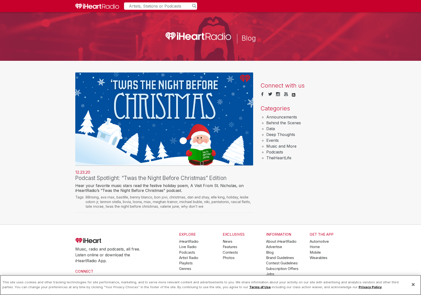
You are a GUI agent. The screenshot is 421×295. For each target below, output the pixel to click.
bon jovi (160, 197)
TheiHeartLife (278, 157)
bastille (122, 197)
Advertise (274, 247)
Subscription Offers (282, 269)
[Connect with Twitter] (270, 94)
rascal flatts (240, 202)
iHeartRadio (102, 240)
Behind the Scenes (283, 122)
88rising (92, 197)
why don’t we (192, 206)
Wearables (318, 258)
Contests (230, 252)
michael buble (190, 202)
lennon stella (110, 202)
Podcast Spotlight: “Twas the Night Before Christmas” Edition (151, 178)
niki (207, 202)
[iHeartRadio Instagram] (278, 94)
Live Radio (188, 247)
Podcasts (274, 152)
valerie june (169, 206)
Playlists (186, 263)
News (227, 241)
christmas (177, 197)
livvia (127, 202)
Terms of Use (260, 287)
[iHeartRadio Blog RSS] (293, 94)
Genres (185, 269)
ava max (108, 197)
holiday (232, 197)
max (147, 202)
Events (272, 140)
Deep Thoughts (280, 134)
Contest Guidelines (282, 263)
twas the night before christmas (131, 206)
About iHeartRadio (281, 241)
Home (315, 247)
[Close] (413, 284)
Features (230, 247)
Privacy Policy (370, 287)
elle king (218, 197)
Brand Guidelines (280, 258)
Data (270, 128)
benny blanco (141, 197)
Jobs (270, 274)
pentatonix (220, 202)
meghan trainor (165, 202)
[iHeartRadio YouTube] (286, 94)
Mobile (315, 252)
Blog (270, 252)
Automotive (319, 241)
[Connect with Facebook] (262, 94)
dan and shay (198, 197)
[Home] (97, 6)
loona (137, 202)
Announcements (281, 117)
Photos (229, 258)
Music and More (281, 146)
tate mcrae (95, 206)
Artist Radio (188, 258)
